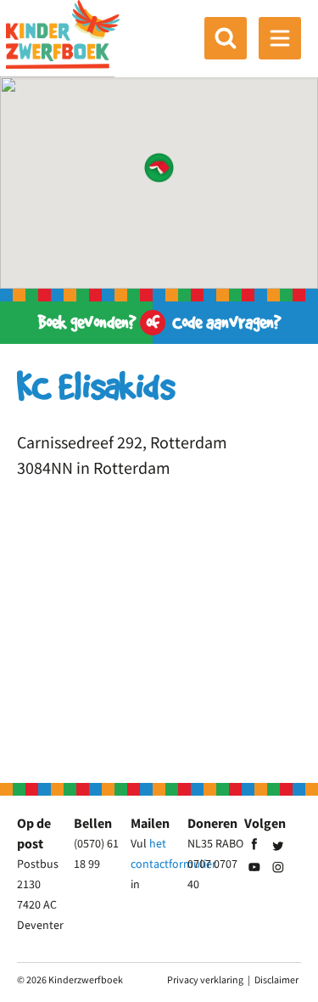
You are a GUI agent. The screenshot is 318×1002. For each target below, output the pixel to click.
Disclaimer (276, 979)
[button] (159, 167)
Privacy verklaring (205, 979)
